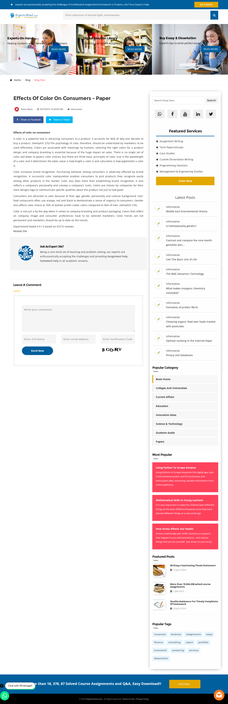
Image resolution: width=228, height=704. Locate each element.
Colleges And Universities (171, 388)
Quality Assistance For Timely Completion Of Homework (194, 603)
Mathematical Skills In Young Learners (179, 500)
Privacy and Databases (179, 355)
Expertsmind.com (94, 699)
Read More (58, 49)
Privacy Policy (142, 699)
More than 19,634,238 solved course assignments (190, 585)
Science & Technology (169, 423)
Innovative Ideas (166, 415)
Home (17, 80)
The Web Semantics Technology (185, 273)
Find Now (184, 684)
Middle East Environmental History (186, 211)
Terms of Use (128, 699)
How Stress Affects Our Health (174, 528)
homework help (49, 260)
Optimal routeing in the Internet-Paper (189, 340)
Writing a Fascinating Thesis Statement (193, 565)
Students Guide (165, 432)
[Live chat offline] (219, 695)
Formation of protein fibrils (182, 307)
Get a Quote (206, 4)
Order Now (185, 181)
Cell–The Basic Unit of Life (181, 259)
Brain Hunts (163, 379)
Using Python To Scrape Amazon (176, 467)
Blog (27, 80)
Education (162, 406)
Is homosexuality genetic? (181, 226)
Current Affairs (165, 397)
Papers (160, 441)
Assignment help (117, 256)
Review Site (20, 231)
